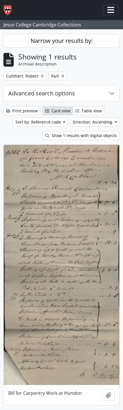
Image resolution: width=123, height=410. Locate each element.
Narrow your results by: (62, 41)
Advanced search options (41, 93)
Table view (91, 110)
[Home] (9, 10)
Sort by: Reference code (38, 122)
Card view (60, 110)
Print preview (24, 110)
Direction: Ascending (93, 122)
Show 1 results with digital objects (83, 135)
